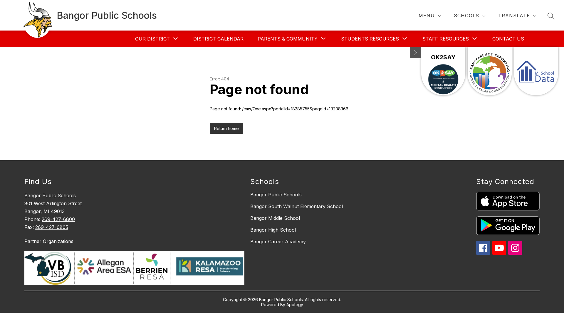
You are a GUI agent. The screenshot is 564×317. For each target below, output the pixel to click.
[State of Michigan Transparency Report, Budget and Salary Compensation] (490, 71)
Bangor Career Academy (278, 242)
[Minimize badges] (415, 52)
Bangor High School (273, 230)
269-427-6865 (51, 227)
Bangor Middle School (275, 218)
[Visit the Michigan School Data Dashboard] (536, 71)
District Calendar (218, 39)
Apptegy (294, 304)
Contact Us (508, 39)
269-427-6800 (58, 219)
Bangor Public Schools (276, 195)
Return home (226, 128)
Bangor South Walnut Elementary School (296, 206)
